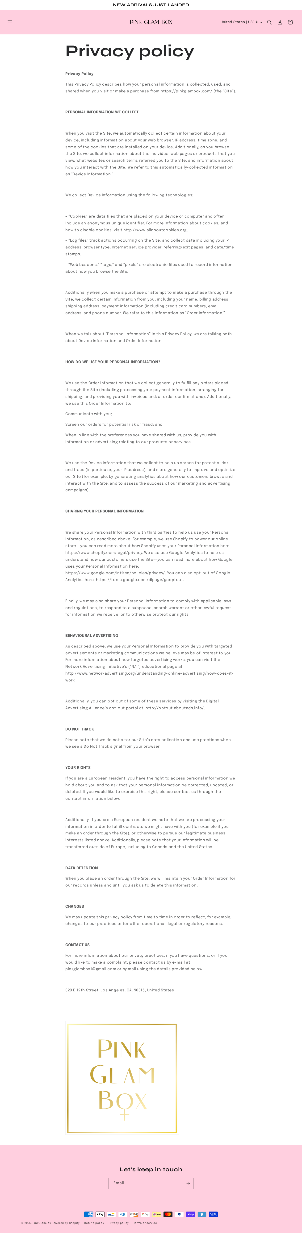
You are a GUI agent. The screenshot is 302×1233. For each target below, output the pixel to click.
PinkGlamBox (42, 1223)
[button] (10, 22)
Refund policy (94, 1222)
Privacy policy (119, 1222)
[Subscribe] (188, 1183)
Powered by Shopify (66, 1223)
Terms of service (145, 1222)
